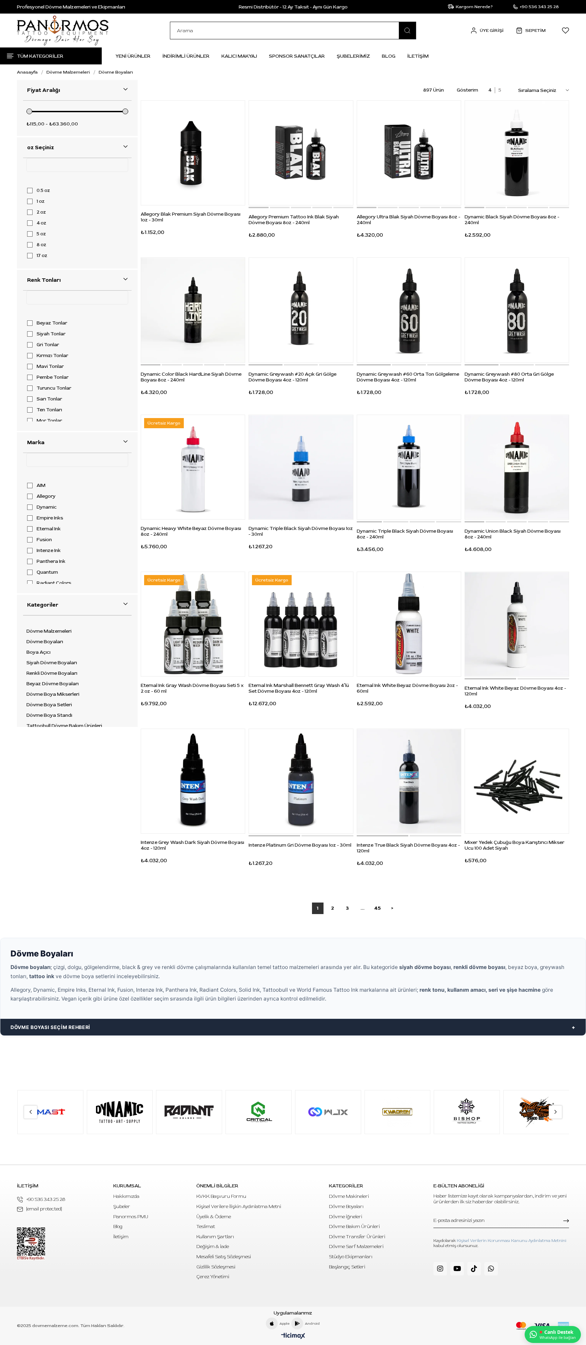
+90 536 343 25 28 (45, 1199)
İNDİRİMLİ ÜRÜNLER (186, 56)
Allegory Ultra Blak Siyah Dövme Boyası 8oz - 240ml (408, 219)
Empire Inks (50, 518)
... (362, 908)
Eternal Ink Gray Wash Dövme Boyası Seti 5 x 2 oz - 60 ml (192, 688)
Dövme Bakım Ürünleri (354, 1226)
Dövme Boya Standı (49, 715)
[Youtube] (457, 1268)
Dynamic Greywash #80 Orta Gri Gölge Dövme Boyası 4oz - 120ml (509, 377)
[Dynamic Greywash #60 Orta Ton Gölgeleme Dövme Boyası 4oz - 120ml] (409, 309)
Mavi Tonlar (50, 366)
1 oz (41, 201)
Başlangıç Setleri (347, 1267)
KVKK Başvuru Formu (221, 1196)
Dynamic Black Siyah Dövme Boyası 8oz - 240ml (512, 219)
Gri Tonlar (48, 345)
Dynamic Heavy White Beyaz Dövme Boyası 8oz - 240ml (191, 531)
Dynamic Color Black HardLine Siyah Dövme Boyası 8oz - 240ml (191, 377)
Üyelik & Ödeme (213, 1217)
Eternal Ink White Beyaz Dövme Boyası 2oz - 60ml (407, 688)
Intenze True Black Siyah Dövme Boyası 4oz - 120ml (408, 848)
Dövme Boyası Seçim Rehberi (50, 1027)
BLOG (388, 56)
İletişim (121, 1237)
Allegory (46, 496)
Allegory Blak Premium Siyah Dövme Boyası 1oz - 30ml (190, 217)
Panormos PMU (130, 1217)
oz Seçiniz (40, 147)
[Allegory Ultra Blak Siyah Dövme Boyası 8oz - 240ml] (409, 152)
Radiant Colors (54, 583)
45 (377, 908)
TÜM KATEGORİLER (40, 56)
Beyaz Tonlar (52, 323)
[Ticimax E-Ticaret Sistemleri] (293, 1336)
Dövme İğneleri (345, 1217)
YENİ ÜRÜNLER (133, 56)
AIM (41, 485)
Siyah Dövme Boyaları (51, 663)
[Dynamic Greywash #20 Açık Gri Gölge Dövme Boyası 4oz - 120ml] (301, 309)
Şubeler (121, 1206)
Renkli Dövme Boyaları (51, 673)
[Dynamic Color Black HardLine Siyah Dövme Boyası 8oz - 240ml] (193, 309)
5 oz (41, 234)
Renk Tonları (44, 280)
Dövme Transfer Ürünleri (357, 1237)
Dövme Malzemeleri (49, 631)
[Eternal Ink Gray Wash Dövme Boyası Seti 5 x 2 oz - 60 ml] (193, 624)
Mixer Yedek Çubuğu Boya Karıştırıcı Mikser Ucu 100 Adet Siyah (514, 845)
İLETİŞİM (418, 56)
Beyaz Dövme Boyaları (52, 684)
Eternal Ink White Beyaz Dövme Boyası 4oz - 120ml (515, 691)
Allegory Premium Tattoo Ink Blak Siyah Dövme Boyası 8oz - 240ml (294, 219)
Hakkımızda (126, 1196)
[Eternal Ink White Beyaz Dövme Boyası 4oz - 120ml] (517, 624)
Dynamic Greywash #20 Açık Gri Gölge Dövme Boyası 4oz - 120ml (292, 377)
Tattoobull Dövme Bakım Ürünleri (64, 726)
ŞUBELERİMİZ (353, 56)
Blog (117, 1226)
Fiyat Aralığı (43, 90)
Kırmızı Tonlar (52, 355)
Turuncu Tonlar (54, 388)
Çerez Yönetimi (212, 1277)
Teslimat (205, 1226)
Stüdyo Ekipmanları (350, 1257)
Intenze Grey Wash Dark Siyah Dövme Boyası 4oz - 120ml (192, 845)
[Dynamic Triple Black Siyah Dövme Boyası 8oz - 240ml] (409, 467)
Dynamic (47, 507)
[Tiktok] (474, 1268)
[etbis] (31, 1243)
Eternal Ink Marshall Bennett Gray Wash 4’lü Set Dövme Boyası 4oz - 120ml (299, 688)
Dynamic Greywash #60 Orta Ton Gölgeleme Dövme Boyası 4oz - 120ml (408, 377)
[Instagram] (440, 1268)
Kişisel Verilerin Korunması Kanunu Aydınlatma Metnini (511, 1240)
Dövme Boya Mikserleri (52, 694)
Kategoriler (42, 604)
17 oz (42, 255)
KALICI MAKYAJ (239, 56)
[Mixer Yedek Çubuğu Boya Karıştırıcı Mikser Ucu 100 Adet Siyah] (517, 781)
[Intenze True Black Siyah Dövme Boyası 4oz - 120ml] (409, 781)
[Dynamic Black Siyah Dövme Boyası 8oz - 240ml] (517, 152)
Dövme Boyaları (44, 642)
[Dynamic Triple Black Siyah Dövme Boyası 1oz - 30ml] (301, 467)
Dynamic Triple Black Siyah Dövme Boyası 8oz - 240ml (405, 534)
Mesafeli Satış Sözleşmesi (223, 1257)
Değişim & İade (212, 1246)
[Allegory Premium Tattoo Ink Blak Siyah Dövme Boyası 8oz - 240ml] (301, 152)
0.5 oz (43, 190)
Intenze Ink (49, 550)
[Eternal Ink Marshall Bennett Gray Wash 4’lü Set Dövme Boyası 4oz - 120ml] (301, 624)
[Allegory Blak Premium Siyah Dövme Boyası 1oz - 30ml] (193, 152)
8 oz (41, 245)
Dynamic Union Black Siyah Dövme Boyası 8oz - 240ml (513, 534)
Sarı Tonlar (49, 399)
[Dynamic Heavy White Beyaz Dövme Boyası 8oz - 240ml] (193, 467)
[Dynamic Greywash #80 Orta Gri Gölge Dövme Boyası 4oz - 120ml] (517, 309)
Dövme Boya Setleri (49, 705)
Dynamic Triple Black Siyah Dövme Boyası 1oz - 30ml (301, 531)
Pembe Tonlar (53, 377)
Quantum (47, 572)
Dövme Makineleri (349, 1196)
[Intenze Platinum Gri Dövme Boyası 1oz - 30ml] (301, 781)
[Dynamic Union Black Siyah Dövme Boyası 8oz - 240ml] (517, 467)
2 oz (41, 212)
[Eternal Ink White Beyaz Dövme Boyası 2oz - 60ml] (409, 624)
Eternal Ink (49, 529)
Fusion (44, 539)
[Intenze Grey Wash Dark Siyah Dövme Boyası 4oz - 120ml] (193, 781)
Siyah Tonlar (51, 334)
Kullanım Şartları (215, 1237)
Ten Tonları (49, 410)
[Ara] (407, 30)
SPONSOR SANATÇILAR (297, 56)
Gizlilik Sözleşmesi (215, 1267)
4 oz (41, 223)
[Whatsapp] (491, 1268)
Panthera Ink (51, 561)
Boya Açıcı (38, 652)
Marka (35, 442)
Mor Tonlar (49, 420)
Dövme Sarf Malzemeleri (356, 1246)
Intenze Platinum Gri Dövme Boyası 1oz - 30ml (300, 845)
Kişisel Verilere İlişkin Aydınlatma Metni (238, 1206)
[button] (258, 207)
